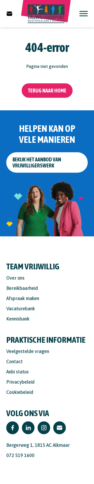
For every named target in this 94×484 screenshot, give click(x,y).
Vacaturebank (20, 308)
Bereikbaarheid (22, 288)
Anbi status (17, 371)
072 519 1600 (20, 455)
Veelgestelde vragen (27, 351)
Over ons (15, 278)
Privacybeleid (20, 382)
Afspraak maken (22, 298)
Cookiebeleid (19, 392)
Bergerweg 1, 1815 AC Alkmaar (38, 445)
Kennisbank (18, 319)
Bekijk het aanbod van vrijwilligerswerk (37, 162)
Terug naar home (47, 91)
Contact (14, 361)
